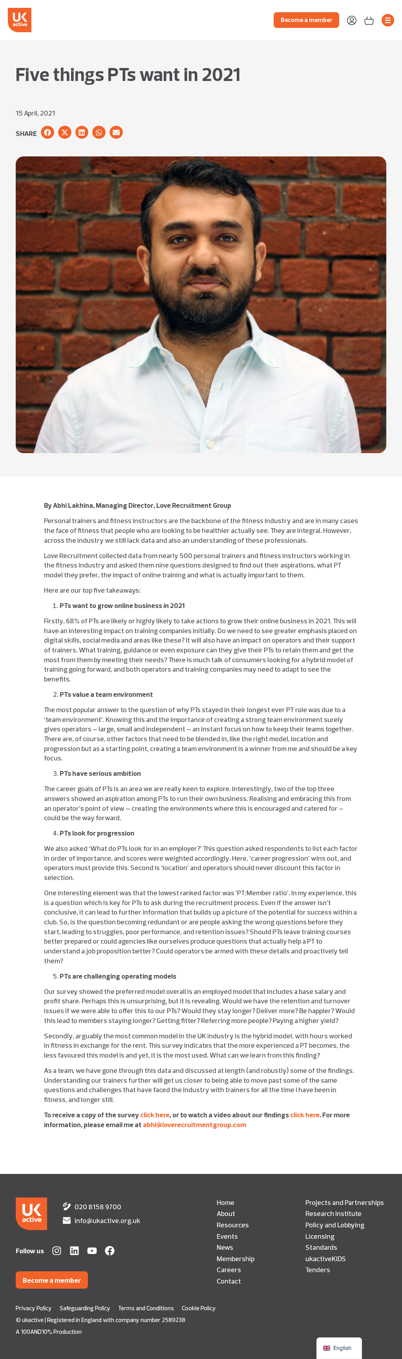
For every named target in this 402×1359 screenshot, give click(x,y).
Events (227, 1236)
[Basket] (369, 20)
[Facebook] (110, 1251)
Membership (235, 1258)
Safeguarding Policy (85, 1308)
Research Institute (333, 1213)
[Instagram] (57, 1251)
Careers (229, 1269)
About (226, 1213)
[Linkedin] (74, 1251)
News (225, 1247)
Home (225, 1202)
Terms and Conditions (146, 1308)
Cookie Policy (199, 1308)
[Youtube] (92, 1251)
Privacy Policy (34, 1308)
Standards (321, 1247)
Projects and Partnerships (344, 1202)
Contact (229, 1280)
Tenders (317, 1269)
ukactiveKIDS (325, 1258)
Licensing (319, 1236)
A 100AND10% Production (49, 1331)
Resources (233, 1224)
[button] (47, 132)
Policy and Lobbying (334, 1224)
